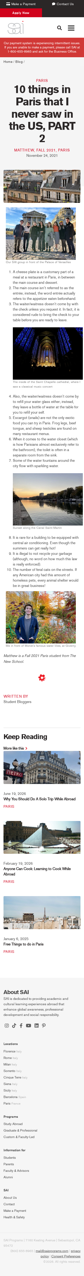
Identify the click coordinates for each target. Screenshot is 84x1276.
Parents (9, 1164)
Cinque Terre (12, 1077)
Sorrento (9, 1071)
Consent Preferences (65, 1256)
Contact (9, 1204)
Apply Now (21, 13)
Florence (9, 1051)
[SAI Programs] (15, 27)
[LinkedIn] (37, 1026)
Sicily (7, 1090)
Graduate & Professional (20, 1130)
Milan (7, 1064)
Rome (8, 1058)
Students (10, 1158)
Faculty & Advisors (16, 1171)
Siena (7, 1084)
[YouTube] (28, 1026)
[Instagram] (7, 1026)
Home (8, 62)
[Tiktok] (14, 1026)
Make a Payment (15, 1211)
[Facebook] (21, 1026)
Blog (19, 62)
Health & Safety (14, 1217)
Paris (42, 80)
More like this (14, 748)
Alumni (8, 1177)
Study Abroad (13, 1124)
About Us (10, 1198)
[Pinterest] (44, 1026)
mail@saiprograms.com (52, 1251)
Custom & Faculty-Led (19, 1137)
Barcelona (11, 1097)
